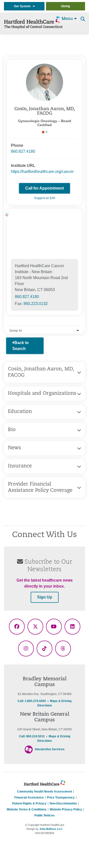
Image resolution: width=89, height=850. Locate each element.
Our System (23, 6)
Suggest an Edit (44, 198)
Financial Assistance (29, 797)
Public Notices (44, 815)
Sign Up (44, 597)
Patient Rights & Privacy (29, 803)
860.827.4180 (23, 151)
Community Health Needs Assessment (44, 791)
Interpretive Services (50, 749)
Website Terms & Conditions (26, 809)
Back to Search (20, 346)
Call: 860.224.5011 (32, 736)
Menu (68, 19)
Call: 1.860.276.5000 (32, 701)
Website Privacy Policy (66, 809)
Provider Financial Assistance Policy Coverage (40, 487)
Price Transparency (61, 797)
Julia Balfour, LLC (51, 828)
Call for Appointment (44, 188)
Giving (65, 6)
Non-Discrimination (63, 803)
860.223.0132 (35, 303)
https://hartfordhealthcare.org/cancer (42, 171)
